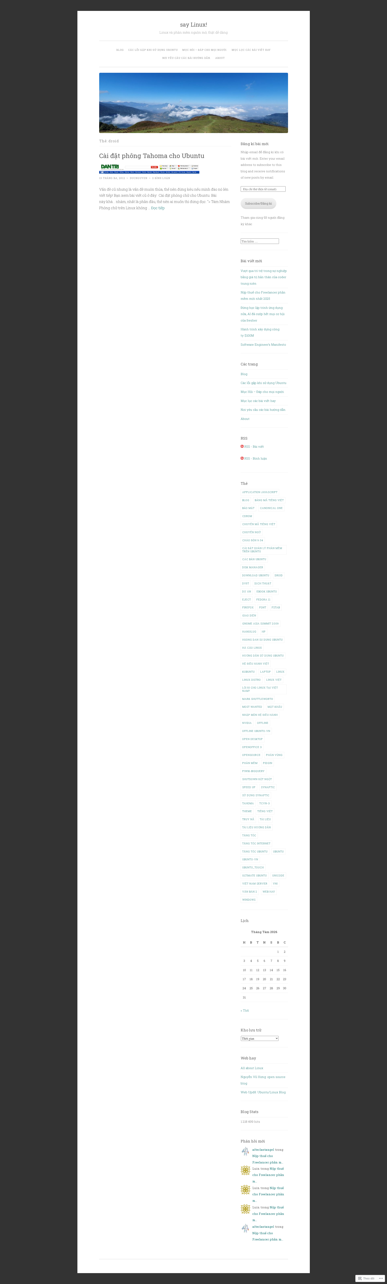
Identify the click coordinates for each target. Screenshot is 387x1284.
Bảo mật (248, 508)
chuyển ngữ (251, 532)
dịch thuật (263, 583)
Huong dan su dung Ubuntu (262, 639)
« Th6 (245, 1010)
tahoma (248, 803)
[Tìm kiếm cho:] (260, 241)
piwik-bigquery (253, 771)
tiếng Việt (265, 811)
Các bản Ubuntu (254, 559)
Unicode (278, 875)
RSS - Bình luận (255, 458)
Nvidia (247, 722)
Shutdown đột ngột (257, 779)
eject (246, 599)
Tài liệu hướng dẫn (256, 827)
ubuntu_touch (253, 867)
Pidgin (267, 763)
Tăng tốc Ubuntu (255, 851)
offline (262, 722)
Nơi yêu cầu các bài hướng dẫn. (186, 57)
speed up (249, 787)
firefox (248, 607)
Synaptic (268, 787)
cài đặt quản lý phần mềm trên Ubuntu (262, 549)
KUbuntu (248, 671)
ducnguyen (138, 178)
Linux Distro (251, 679)
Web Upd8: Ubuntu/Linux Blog (263, 1092)
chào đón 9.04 (252, 540)
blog (245, 500)
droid (279, 575)
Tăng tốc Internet (256, 843)
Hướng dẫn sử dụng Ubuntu (263, 655)
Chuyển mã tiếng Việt (258, 524)
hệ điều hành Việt (255, 663)
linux (280, 671)
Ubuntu (278, 851)
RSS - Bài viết (254, 446)
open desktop (252, 739)
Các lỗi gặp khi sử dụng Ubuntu (153, 49)
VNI (275, 883)
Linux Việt (274, 679)
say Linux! (193, 24)
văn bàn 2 (249, 891)
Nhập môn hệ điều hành (260, 714)
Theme (247, 811)
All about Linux (252, 1068)
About (220, 57)
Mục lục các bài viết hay (251, 49)
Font (262, 607)
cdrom (247, 516)
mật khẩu (275, 706)
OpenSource (251, 754)
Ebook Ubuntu (267, 591)
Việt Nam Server (254, 883)
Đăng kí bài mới (255, 143)
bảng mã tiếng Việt (269, 500)
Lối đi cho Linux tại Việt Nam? (260, 689)
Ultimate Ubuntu (254, 875)
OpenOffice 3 (252, 747)
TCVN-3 (264, 803)
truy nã (248, 819)
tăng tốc (249, 835)
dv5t (245, 583)
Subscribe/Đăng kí (258, 203)
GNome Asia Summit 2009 (260, 623)
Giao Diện (249, 615)
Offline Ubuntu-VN (256, 731)
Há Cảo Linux (252, 647)
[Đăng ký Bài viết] (242, 446)
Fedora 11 (263, 599)
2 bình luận (161, 178)
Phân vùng (274, 754)
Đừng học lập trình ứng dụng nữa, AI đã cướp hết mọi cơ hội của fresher (263, 314)
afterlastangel (263, 1150)
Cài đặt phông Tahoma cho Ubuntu (151, 155)
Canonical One (271, 508)
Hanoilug (249, 631)
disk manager (252, 567)
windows (249, 899)
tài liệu (265, 819)
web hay (269, 891)
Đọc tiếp (158, 207)
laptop (265, 671)
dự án (246, 591)
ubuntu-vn (250, 859)
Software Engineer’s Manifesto (263, 344)
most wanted (252, 706)
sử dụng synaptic (255, 795)
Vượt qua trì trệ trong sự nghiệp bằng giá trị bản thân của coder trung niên (264, 277)
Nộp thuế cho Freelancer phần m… (268, 1174)
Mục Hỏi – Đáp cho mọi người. (204, 49)
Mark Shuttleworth (257, 698)
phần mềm (250, 763)
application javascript (260, 492)
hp (264, 631)
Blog (120, 49)
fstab (276, 607)
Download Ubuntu (255, 575)
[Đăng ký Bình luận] (242, 458)
